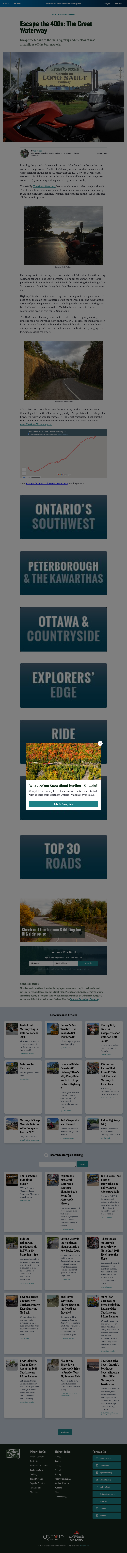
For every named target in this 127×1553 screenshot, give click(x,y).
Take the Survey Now (63, 804)
